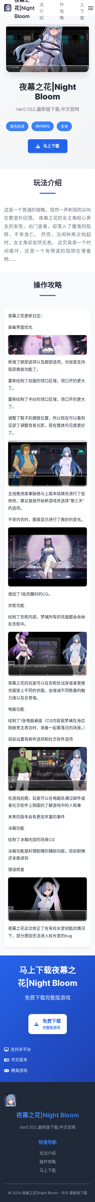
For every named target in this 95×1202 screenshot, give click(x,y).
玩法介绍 (48, 1153)
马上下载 (51, 145)
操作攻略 (48, 1161)
